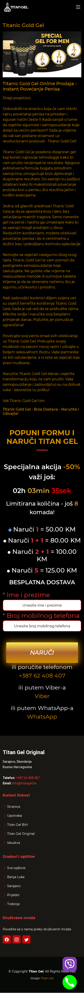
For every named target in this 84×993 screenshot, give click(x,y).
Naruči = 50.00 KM (43, 529)
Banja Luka (15, 877)
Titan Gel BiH (17, 824)
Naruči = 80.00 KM (43, 540)
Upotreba (14, 815)
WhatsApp (42, 716)
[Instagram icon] (17, 939)
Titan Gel (47, 978)
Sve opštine (16, 868)
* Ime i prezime (26, 595)
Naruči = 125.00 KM (43, 570)
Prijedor (13, 895)
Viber (42, 696)
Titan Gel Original (21, 833)
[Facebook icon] (7, 939)
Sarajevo (14, 886)
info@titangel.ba (24, 783)
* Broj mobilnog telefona (41, 615)
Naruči (42, 652)
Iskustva (13, 842)
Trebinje (13, 904)
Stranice (13, 806)
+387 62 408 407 (42, 675)
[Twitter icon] (26, 939)
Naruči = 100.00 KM (44, 555)
